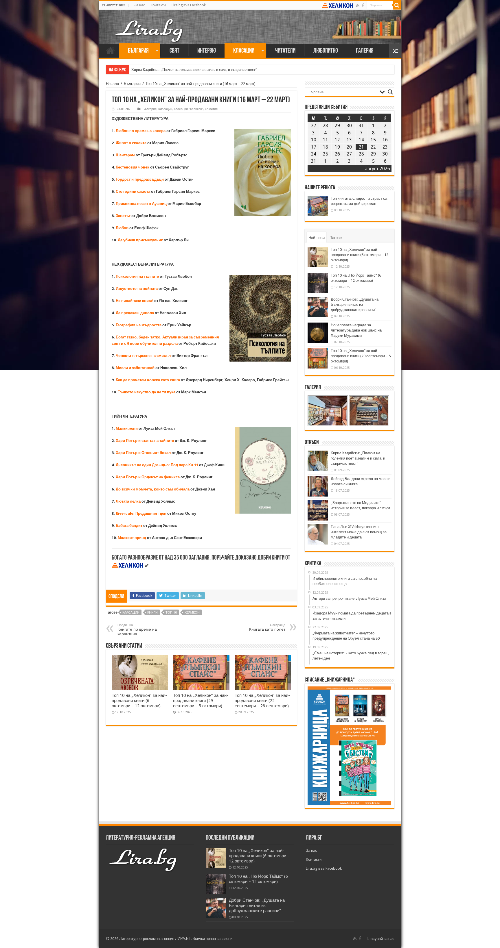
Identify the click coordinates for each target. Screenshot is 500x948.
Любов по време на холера (141, 131)
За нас (139, 5)
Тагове (336, 238)
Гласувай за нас (380, 938)
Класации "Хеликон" (188, 109)
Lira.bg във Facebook (189, 5)
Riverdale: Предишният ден (141, 513)
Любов (122, 228)
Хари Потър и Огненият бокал (143, 453)
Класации (243, 51)
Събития (211, 109)
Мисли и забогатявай (135, 368)
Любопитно (325, 51)
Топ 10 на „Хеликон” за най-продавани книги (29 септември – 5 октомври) (200, 700)
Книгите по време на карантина (137, 629)
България (138, 51)
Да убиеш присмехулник (140, 240)
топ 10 (171, 612)
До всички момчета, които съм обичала (153, 489)
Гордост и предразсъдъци (140, 179)
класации (130, 612)
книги (152, 612)
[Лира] (149, 25)
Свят (174, 51)
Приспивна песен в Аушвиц (141, 203)
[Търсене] (397, 5)
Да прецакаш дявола (135, 313)
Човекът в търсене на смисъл (143, 355)
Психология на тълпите (137, 276)
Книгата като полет (267, 627)
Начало (110, 50)
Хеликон (192, 612)
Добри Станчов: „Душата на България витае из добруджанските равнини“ (354, 304)
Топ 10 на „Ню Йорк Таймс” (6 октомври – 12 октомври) (258, 879)
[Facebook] (363, 5)
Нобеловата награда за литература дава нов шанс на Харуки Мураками (356, 330)
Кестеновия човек (132, 167)
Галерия (365, 51)
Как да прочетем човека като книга (148, 380)
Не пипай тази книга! (134, 301)
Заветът (123, 216)
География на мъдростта (138, 325)
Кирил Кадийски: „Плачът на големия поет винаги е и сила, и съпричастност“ (194, 69)
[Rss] (358, 5)
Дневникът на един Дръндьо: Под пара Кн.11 (157, 465)
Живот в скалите (131, 143)
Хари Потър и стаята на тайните (145, 440)
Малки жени (127, 428)
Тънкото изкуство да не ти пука (146, 392)
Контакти (158, 5)
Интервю (206, 51)
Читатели (285, 51)
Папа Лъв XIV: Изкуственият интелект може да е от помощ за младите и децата (359, 532)
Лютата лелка (128, 501)
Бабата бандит (129, 525)
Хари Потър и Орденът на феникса (148, 477)
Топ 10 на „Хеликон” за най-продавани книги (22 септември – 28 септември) (262, 700)
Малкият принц (132, 538)
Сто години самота (133, 191)
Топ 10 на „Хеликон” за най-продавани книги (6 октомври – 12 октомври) (139, 700)
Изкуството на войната (137, 288)
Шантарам (125, 155)
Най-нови (316, 238)
